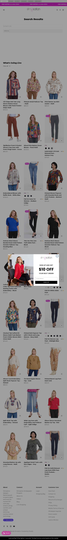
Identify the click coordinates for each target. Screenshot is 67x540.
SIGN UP (46, 282)
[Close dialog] (57, 256)
